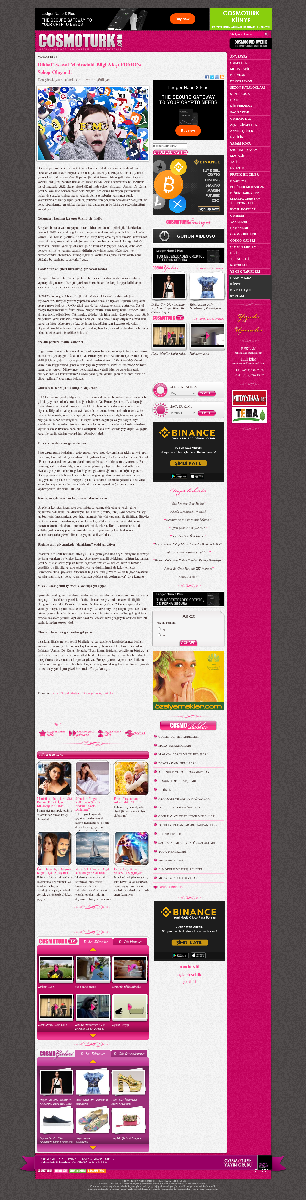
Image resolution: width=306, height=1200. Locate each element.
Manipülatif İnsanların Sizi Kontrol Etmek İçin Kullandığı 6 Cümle (54, 802)
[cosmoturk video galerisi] (169, 319)
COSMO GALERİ (242, 240)
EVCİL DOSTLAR (243, 209)
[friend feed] (217, 77)
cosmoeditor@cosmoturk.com (248, 363)
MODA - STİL (240, 69)
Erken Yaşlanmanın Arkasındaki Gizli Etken (130, 800)
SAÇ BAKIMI (239, 112)
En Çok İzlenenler (130, 941)
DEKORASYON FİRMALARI (177, 763)
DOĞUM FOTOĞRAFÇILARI (177, 781)
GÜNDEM (237, 215)
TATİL (235, 162)
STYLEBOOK (240, 94)
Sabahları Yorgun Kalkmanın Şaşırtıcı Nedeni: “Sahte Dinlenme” (88, 804)
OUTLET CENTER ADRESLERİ (178, 736)
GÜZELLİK (238, 63)
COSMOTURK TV (243, 246)
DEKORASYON (241, 81)
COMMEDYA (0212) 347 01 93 (90, 1161)
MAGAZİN (237, 156)
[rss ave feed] (222, 77)
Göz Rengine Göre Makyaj (188, 503)
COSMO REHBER (243, 234)
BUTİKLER (165, 789)
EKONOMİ (238, 181)
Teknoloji (87, 693)
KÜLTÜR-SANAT (242, 106)
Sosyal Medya (70, 693)
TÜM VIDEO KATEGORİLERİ (208, 318)
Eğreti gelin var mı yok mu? (188, 528)
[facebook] (207, 77)
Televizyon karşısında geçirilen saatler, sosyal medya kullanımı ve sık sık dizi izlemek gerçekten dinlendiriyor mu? (92, 822)
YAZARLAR (238, 222)
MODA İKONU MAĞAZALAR (177, 878)
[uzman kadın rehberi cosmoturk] (188, 726)
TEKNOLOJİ (239, 259)
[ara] (267, 34)
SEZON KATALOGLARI (247, 87)
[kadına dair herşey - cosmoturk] (80, 50)
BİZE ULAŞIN (240, 290)
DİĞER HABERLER (51, 755)
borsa (98, 693)
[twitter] (212, 77)
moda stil (189, 966)
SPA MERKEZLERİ (170, 860)
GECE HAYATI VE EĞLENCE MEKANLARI (186, 816)
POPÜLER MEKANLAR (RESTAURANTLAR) (187, 825)
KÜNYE (235, 284)
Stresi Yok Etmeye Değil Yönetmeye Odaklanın (92, 870)
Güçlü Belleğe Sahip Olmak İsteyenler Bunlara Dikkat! (188, 544)
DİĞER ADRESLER (171, 887)
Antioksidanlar (188, 576)
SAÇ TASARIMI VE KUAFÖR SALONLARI (186, 843)
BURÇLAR (237, 75)
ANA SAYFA (238, 56)
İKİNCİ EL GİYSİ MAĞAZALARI (180, 807)
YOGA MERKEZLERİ (172, 851)
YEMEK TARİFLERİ (245, 271)
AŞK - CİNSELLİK (243, 125)
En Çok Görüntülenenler (129, 1053)
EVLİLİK (237, 137)
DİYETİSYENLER (169, 834)
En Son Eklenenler (95, 941)
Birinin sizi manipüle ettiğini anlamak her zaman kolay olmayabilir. (54, 814)
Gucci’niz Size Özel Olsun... (188, 536)
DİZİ (233, 253)
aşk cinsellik (189, 974)
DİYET (235, 100)
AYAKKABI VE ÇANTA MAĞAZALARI (184, 798)
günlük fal (189, 981)
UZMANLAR (239, 228)
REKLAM (237, 296)
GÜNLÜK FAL (240, 118)
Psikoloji (108, 693)
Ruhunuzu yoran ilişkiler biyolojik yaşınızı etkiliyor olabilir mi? (130, 811)
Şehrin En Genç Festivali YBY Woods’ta (188, 568)
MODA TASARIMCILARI (174, 745)
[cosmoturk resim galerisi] (169, 267)
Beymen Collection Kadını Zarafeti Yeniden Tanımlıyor (188, 560)
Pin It (58, 724)
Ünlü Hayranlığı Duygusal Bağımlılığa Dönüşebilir (54, 870)
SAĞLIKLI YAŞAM (243, 149)
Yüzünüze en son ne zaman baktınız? (188, 519)
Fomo (55, 693)
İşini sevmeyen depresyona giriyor (188, 552)
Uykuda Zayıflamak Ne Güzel (188, 511)
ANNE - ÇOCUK (241, 131)
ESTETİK (237, 168)
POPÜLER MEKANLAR (247, 187)
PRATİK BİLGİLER (244, 174)
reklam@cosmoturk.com (248, 352)
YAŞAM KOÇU (48, 57)
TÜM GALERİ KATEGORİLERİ (207, 268)
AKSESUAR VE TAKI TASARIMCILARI (184, 772)
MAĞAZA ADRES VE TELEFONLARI (183, 754)
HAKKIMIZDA (240, 278)
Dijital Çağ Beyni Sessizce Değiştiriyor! (128, 870)
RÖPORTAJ (238, 265)
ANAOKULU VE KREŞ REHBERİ (180, 869)
